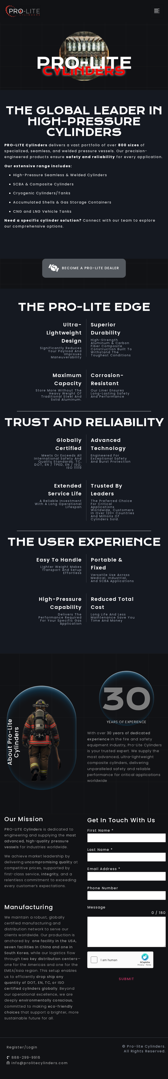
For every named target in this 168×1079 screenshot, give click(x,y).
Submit (126, 978)
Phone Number (102, 888)
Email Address (104, 868)
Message (96, 907)
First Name (100, 830)
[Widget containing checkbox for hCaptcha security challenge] (120, 959)
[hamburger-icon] (157, 11)
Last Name (100, 849)
